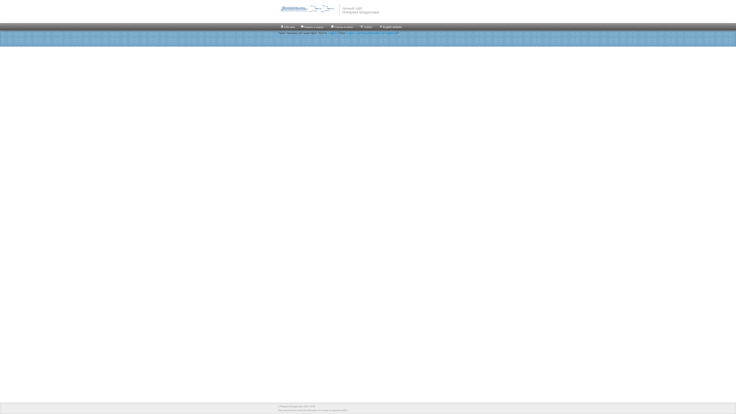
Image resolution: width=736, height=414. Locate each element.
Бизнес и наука (313, 27)
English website (392, 27)
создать (333, 33)
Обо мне (289, 27)
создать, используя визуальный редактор (371, 33)
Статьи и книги (343, 27)
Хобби (367, 27)
